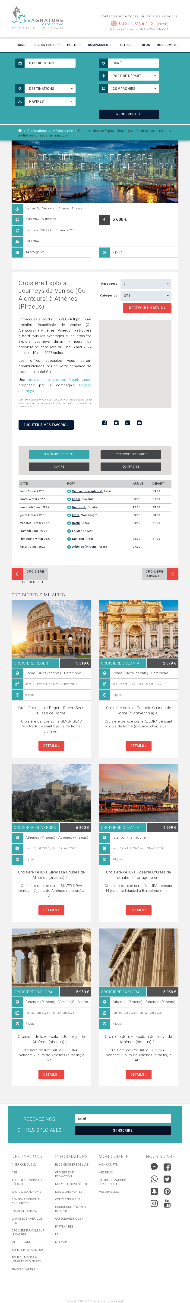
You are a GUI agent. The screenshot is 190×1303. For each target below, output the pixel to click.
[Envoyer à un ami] (139, 423)
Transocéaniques (25, 1269)
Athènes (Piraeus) (85, 546)
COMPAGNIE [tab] (131, 466)
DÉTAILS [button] (50, 746)
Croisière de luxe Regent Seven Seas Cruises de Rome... (51, 710)
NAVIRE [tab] (59, 466)
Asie (14, 1172)
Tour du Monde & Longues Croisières (26, 1259)
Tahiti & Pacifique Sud (27, 1249)
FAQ (57, 1234)
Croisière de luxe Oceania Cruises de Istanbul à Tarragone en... (138, 875)
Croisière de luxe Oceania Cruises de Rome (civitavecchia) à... (138, 710)
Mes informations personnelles (112, 1182)
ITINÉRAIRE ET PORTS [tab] (59, 454)
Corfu (76, 523)
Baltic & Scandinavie (26, 1191)
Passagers (109, 283)
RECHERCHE (126, 114)
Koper (76, 499)
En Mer (76, 531)
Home (21, 45)
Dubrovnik (79, 507)
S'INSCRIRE (123, 1130)
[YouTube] (167, 1203)
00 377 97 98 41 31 (137, 23)
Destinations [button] (46, 45)
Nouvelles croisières (71, 1184)
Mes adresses (109, 1191)
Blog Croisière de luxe (72, 1164)
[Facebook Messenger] (154, 1166)
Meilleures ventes (68, 1191)
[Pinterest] (167, 1191)
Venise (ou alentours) (87, 491)
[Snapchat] (154, 1190)
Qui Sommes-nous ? (69, 1218)
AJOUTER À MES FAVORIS (45, 425)
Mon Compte (167, 45)
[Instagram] (154, 1202)
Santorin (78, 539)
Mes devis (106, 1172)
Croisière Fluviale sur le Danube (28, 1232)
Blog (146, 45)
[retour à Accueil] (20, 131)
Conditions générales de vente (71, 1209)
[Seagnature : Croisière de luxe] (51, 16)
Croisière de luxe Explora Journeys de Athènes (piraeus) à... (51, 1039)
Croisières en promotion (65, 1174)
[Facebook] (167, 1167)
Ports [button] (73, 45)
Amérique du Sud (24, 1164)
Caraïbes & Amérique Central (27, 1220)
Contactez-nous (67, 1199)
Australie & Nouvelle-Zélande (27, 1182)
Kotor (75, 515)
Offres (126, 45)
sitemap (61, 1242)
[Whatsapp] (154, 1178)
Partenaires (64, 1226)
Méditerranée (22, 1242)
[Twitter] (167, 1179)
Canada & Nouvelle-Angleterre (26, 1201)
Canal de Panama (24, 1211)
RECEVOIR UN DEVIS (146, 308)
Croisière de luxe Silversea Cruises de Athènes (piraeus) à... (51, 875)
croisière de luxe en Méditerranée (59, 380)
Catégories (108, 295)
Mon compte (108, 1164)
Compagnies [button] (98, 45)
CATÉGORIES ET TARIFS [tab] (130, 454)
